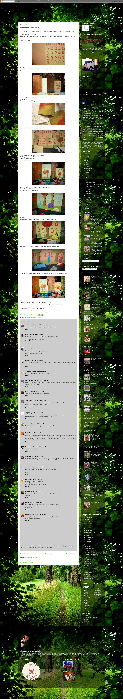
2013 (85, 164)
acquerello (84, 110)
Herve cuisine (87, 621)
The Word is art (87, 557)
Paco (93, 129)
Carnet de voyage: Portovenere (95, 236)
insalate (98, 128)
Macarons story (89, 178)
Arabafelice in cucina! (89, 394)
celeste (27, 502)
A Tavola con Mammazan (90, 383)
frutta (94, 124)
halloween (94, 126)
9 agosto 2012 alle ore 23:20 (44, 380)
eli (26, 413)
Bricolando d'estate (29, 317)
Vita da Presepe (87, 148)
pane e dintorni (98, 129)
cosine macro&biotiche (90, 483)
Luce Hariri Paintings (89, 537)
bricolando (86, 114)
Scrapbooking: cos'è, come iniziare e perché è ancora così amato (96, 306)
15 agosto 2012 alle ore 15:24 (36, 502)
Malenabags (87, 539)
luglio (87, 189)
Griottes (86, 619)
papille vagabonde (89, 434)
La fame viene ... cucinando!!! (91, 335)
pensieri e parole (39, 317)
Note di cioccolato (89, 422)
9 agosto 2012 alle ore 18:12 (36, 334)
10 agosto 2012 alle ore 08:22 (36, 413)
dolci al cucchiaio (97, 122)
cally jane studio (88, 572)
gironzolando (88, 126)
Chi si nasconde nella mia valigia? (93, 184)
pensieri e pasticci (89, 285)
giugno (87, 191)
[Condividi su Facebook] (42, 315)
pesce (90, 133)
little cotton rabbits (88, 578)
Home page (48, 554)
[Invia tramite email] (37, 315)
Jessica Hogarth (88, 530)
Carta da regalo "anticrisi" (97, 246)
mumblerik (86, 580)
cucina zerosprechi (92, 120)
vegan (101, 146)
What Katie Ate (87, 624)
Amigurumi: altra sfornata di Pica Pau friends (95, 349)
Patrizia (27, 348)
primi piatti (96, 135)
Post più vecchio (71, 554)
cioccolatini (101, 117)
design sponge (87, 574)
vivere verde (87, 595)
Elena (26, 334)
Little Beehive (87, 535)
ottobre (87, 172)
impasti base (92, 128)
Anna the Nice (87, 357)
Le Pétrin (86, 445)
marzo (87, 197)
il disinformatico (87, 597)
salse (97, 140)
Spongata (93, 463)
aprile (87, 195)
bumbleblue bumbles (89, 570)
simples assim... (88, 581)
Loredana (27, 467)
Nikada (64, 685)
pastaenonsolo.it (29, 324)
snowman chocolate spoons (90, 430)
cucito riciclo (85, 122)
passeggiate (91, 131)
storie (90, 143)
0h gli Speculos (94, 385)
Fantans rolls (94, 226)
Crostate (84, 120)
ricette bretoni (87, 137)
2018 (85, 153)
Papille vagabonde (86, 609)
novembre (88, 170)
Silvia (26, 456)
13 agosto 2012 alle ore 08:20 (34, 479)
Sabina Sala (28, 400)
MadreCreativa (29, 446)
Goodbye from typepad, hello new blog (93, 369)
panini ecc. (84, 131)
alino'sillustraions (88, 569)
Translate (94, 263)
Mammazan (28, 514)
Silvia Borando (87, 556)
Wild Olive (86, 567)
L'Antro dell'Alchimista (90, 292)
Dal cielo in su (87, 525)
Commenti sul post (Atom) (31, 557)
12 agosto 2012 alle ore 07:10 (36, 456)
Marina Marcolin (87, 541)
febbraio (88, 199)
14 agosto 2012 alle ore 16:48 (38, 491)
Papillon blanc (87, 546)
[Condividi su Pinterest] (44, 315)
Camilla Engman (88, 521)
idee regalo (85, 128)
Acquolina (28, 423)
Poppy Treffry (87, 550)
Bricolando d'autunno (97, 113)
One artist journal (88, 544)
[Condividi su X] (41, 315)
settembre (88, 174)
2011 (85, 204)
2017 (85, 156)
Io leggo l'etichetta (86, 593)
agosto (87, 177)
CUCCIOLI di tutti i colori (96, 374)
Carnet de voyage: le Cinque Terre (96, 215)
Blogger (75, 685)
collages (84, 118)
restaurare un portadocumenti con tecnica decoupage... (93, 181)
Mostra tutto (101, 511)
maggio (87, 193)
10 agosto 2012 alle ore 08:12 (39, 400)
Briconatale (85, 117)
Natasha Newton (88, 517)
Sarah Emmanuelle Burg (90, 554)
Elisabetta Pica (85, 101)
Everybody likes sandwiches (91, 617)
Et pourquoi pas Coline (89, 527)
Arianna (27, 391)
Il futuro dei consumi (86, 606)
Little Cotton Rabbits (89, 367)
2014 (85, 162)
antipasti (84, 111)
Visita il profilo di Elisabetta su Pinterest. (92, 94)
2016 (85, 158)
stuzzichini (95, 143)
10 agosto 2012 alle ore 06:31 (37, 391)
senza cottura (100, 142)
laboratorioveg (98, 588)
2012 (85, 166)
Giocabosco (28, 371)
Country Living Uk (88, 523)
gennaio (88, 201)
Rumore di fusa (88, 451)
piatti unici (96, 133)
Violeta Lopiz (87, 561)
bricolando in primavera (97, 115)
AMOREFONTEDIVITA (31, 380)
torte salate (97, 146)
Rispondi (27, 329)
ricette (101, 135)
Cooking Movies (88, 405)
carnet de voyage (94, 117)
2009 (85, 208)
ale (26, 479)
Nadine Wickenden (88, 543)
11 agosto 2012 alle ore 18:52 (40, 446)
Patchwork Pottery (88, 548)
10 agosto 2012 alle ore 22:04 (36, 433)
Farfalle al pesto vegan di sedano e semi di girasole (96, 486)
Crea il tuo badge (85, 105)
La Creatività (93, 474)
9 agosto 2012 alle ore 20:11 (36, 348)
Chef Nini (86, 615)
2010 (85, 206)
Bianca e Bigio (93, 111)
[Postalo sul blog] (39, 315)
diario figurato (88, 346)
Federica (27, 360)
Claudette (27, 491)
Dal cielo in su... (88, 473)
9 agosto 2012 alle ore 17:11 (41, 324)
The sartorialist (87, 559)
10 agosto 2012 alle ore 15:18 (38, 423)
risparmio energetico (87, 140)
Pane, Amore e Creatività (90, 416)
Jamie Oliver (87, 623)
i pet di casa (100, 126)
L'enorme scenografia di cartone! (93, 186)
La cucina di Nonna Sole (90, 462)
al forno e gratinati (96, 110)
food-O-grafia (87, 576)
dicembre (88, 168)
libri (102, 128)
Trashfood (86, 611)
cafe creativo (87, 303)
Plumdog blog (87, 519)
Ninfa (26, 433)
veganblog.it (98, 590)
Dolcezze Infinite (88, 324)
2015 (85, 160)
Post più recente (25, 554)
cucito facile (100, 120)
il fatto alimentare (86, 600)
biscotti (101, 111)
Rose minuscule (88, 501)
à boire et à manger (98, 595)
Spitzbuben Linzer (95, 336)
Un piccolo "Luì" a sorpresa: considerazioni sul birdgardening (96, 454)
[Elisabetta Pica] (83, 104)
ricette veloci (98, 139)
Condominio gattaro (92, 118)
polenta (90, 135)
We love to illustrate (88, 563)
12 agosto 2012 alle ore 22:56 (38, 467)
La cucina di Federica (89, 275)
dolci (90, 122)
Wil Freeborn (87, 565)
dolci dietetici (100, 123)
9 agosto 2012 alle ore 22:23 (39, 371)
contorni (101, 118)
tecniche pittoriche (95, 145)
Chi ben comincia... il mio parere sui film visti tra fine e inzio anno (96, 408)
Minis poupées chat (95, 502)
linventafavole (87, 373)
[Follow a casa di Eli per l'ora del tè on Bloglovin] (89, 269)
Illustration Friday (88, 528)
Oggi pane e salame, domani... (92, 494)
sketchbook (85, 143)
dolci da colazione (92, 123)
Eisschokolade (94, 293)
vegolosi (97, 592)
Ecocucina (98, 587)
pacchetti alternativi (86, 129)
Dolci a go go (87, 313)
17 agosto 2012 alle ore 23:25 (39, 514)
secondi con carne (91, 142)
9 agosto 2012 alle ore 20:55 (37, 360)
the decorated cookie (89, 429)
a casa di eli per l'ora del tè (51, 11)
